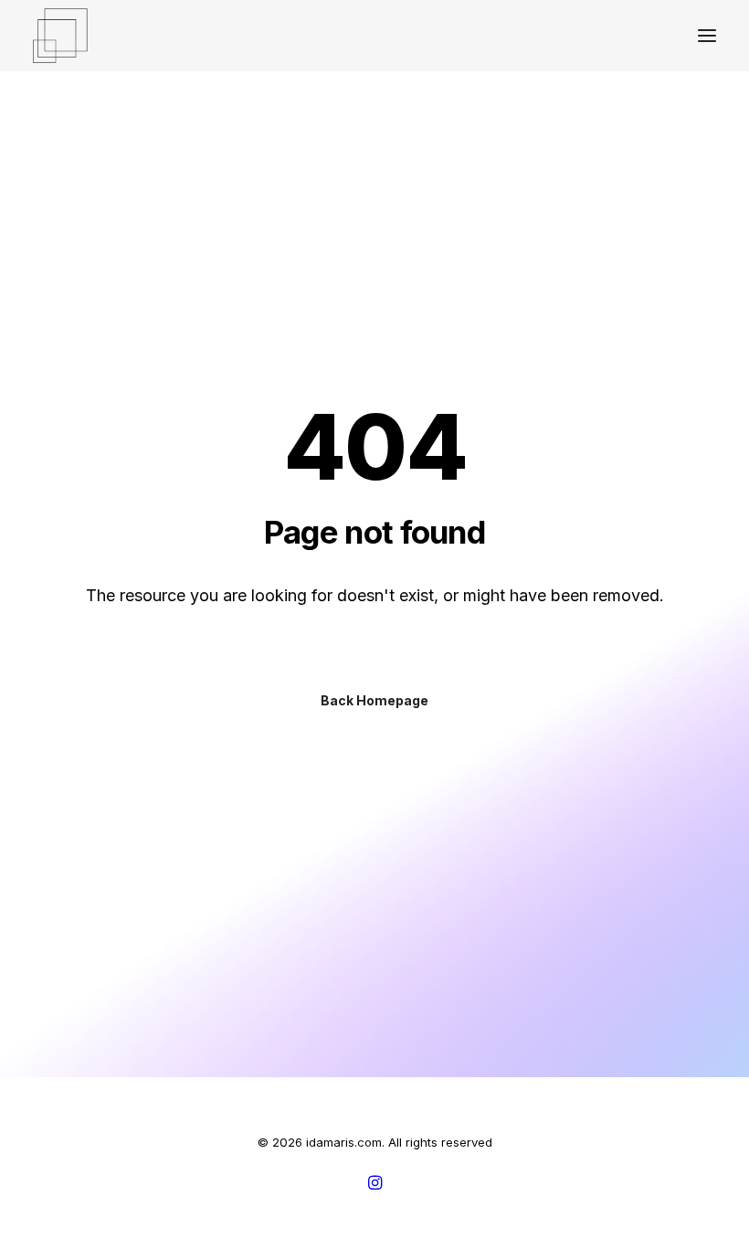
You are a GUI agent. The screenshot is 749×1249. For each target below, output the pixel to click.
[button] (707, 35)
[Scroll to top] (714, 1213)
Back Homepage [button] (374, 700)
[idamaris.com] (60, 35)
